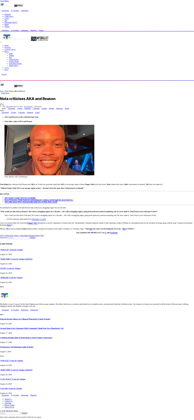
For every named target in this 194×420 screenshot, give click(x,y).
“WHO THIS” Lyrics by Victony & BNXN (16, 259)
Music (6, 24)
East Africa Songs (15, 64)
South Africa (13, 66)
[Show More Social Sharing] (70, 108)
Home (6, 45)
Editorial (7, 14)
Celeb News (8, 16)
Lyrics (6, 18)
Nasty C (17, 235)
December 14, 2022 (39, 219)
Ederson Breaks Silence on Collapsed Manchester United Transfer (25, 319)
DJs (5, 20)
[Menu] (1, 42)
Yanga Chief (39, 235)
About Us (7, 399)
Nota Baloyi (24, 235)
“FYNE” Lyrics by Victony (10, 268)
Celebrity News (9, 49)
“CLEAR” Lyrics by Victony (11, 388)
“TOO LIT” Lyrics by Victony (11, 250)
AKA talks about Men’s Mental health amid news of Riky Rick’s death (30, 202)
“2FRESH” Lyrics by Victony (11, 278)
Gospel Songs (14, 62)
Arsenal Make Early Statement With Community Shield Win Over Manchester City (32, 328)
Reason (32, 235)
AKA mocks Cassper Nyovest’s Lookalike (20, 198)
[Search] (0, 79)
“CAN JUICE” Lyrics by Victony (13, 379)
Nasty (9, 225)
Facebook (113, 233)
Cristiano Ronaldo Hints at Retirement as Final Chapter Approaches (26, 338)
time (90, 229)
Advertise (7, 403)
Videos (6, 26)
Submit (24, 413)
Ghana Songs (14, 59)
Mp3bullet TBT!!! (10, 22)
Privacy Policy (9, 405)
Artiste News (9, 235)
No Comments (28, 106)
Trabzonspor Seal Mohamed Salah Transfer (16, 347)
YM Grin (8, 106)
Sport (6, 70)
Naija (11, 53)
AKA (2, 235)
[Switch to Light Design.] (2, 77)
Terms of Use (9, 407)
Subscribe (4, 74)
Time (124, 229)
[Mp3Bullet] (25, 42)
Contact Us (8, 401)
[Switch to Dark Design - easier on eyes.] (1, 77)
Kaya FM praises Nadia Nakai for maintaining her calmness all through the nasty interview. (38, 200)
